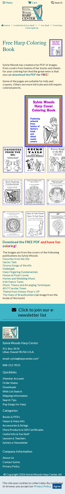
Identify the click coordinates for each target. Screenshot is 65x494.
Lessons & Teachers (14, 438)
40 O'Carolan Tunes (14, 288)
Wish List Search (12, 391)
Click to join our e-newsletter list (36, 312)
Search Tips (9, 400)
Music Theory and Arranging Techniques (26, 285)
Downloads (9, 387)
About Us (8, 457)
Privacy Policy (11, 466)
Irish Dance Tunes (13, 281)
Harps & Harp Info (14, 421)
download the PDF (24, 74)
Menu (8, 2)
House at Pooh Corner (16, 275)
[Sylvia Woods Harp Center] (32, 12)
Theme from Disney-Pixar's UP (21, 291)
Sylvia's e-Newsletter (15, 442)
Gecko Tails (10, 262)
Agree (57, 486)
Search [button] (58, 2)
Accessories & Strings (15, 425)
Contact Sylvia (11, 462)
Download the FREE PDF (21, 242)
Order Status (10, 382)
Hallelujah (9, 268)
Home (7, 25)
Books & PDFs (11, 416)
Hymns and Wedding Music (19, 278)
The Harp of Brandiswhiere (19, 294)
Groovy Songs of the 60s (17, 265)
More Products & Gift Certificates (23, 429)
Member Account (13, 378)
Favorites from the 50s (16, 258)
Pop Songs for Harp (14, 404)
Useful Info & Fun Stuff (24, 25)
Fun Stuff (45, 25)
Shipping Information (15, 395)
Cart (34, 2)
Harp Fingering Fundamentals (20, 271)
